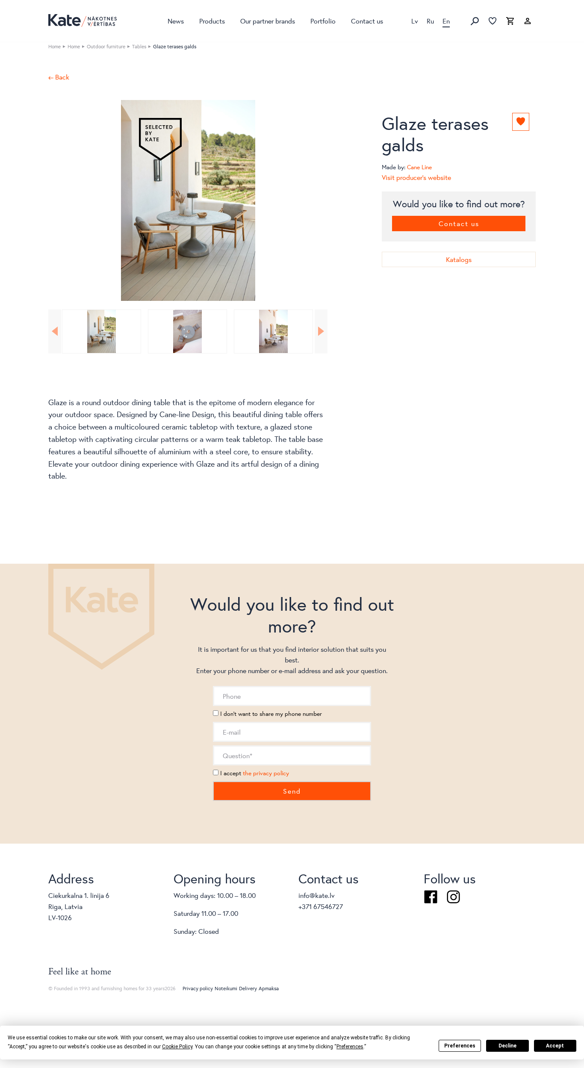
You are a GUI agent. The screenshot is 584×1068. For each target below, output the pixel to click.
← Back (58, 77)
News (176, 20)
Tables (139, 46)
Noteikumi (226, 988)
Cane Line (419, 167)
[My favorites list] (492, 21)
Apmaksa (269, 988)
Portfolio (323, 20)
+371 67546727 (320, 906)
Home (54, 46)
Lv (414, 20)
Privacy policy (198, 988)
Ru (430, 20)
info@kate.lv (316, 895)
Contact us (367, 20)
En (446, 20)
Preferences (459, 1046)
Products (212, 20)
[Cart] (510, 21)
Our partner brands (267, 20)
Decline (507, 1046)
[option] (187, 200)
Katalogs (459, 259)
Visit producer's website (416, 177)
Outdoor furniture (106, 46)
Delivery (248, 988)
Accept (555, 1046)
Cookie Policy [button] (177, 1047)
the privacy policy (266, 773)
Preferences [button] (349, 1047)
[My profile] (527, 21)
